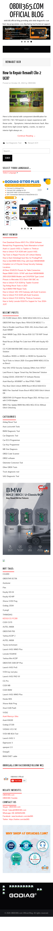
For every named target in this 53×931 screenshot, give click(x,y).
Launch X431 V (9, 738)
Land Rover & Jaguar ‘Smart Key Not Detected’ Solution (25, 372)
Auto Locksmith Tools (11, 427)
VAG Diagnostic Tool (11, 476)
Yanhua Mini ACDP (10, 658)
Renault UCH (33, 143)
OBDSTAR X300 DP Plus (13, 663)
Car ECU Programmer (11, 440)
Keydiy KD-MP (8, 597)
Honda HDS (7, 699)
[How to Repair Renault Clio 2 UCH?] (26, 100)
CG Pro (6, 681)
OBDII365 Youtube (10, 798)
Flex (4, 588)
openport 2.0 (8, 747)
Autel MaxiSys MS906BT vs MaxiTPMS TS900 (21, 381)
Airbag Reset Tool (10, 422)
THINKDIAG (7, 615)
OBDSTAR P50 (9, 631)
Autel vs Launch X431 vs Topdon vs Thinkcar (21, 249)
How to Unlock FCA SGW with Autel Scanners (21, 295)
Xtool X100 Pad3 (9, 708)
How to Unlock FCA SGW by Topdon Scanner (21, 283)
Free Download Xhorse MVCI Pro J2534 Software (22, 242)
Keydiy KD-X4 (8, 592)
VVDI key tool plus (10, 672)
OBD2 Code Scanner (11, 454)
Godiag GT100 (8, 725)
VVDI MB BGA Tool (10, 734)
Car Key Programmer (11, 445)
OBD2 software (9, 458)
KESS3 (6, 619)
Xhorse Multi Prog (10, 704)
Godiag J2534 (8, 606)
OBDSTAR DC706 (10, 579)
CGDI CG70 (7, 622)
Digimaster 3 (8, 743)
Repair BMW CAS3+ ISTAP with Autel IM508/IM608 (23, 273)
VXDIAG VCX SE (10, 729)
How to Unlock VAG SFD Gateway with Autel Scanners (24, 292)
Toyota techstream (10, 645)
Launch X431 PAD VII (11, 677)
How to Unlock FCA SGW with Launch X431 (20, 252)
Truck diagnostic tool (11, 472)
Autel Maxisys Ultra (10, 716)
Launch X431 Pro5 (10, 667)
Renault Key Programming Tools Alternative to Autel (23, 246)
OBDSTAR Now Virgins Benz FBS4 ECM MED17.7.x (24, 323)
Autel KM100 (8, 720)
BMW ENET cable (10, 756)
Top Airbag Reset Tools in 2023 (15, 286)
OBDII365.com (8, 795)
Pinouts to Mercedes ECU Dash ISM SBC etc (21, 280)
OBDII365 (32, 83)
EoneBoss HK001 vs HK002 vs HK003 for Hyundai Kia (24, 356)
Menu (26, 49)
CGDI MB (6, 686)
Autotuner (6, 583)
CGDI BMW (7, 690)
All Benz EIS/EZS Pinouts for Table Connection (21, 270)
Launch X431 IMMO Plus (13, 649)
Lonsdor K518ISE (10, 654)
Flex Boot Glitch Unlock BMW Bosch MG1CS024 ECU (24, 386)
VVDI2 (5, 713)
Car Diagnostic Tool (13, 143)
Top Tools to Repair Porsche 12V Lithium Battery (22, 255)
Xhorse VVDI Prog (10, 601)
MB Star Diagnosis (10, 449)
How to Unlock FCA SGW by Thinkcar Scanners (22, 298)
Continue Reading (26, 136)
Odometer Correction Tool (13, 463)
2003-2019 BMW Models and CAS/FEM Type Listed (23, 277)
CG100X (6, 574)
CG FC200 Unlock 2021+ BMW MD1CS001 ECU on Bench (26, 318)
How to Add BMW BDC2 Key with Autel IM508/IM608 (23, 261)
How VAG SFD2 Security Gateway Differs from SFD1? (24, 368)
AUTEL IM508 (8, 640)
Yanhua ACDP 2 (9, 636)
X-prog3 (6, 610)
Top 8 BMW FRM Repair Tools (15, 289)
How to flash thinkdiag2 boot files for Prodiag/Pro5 (22, 258)
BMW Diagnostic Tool (11, 431)
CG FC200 (13, 619)
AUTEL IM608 (8, 627)
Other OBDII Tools (10, 467)
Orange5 (6, 752)
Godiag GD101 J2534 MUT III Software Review (21, 377)
